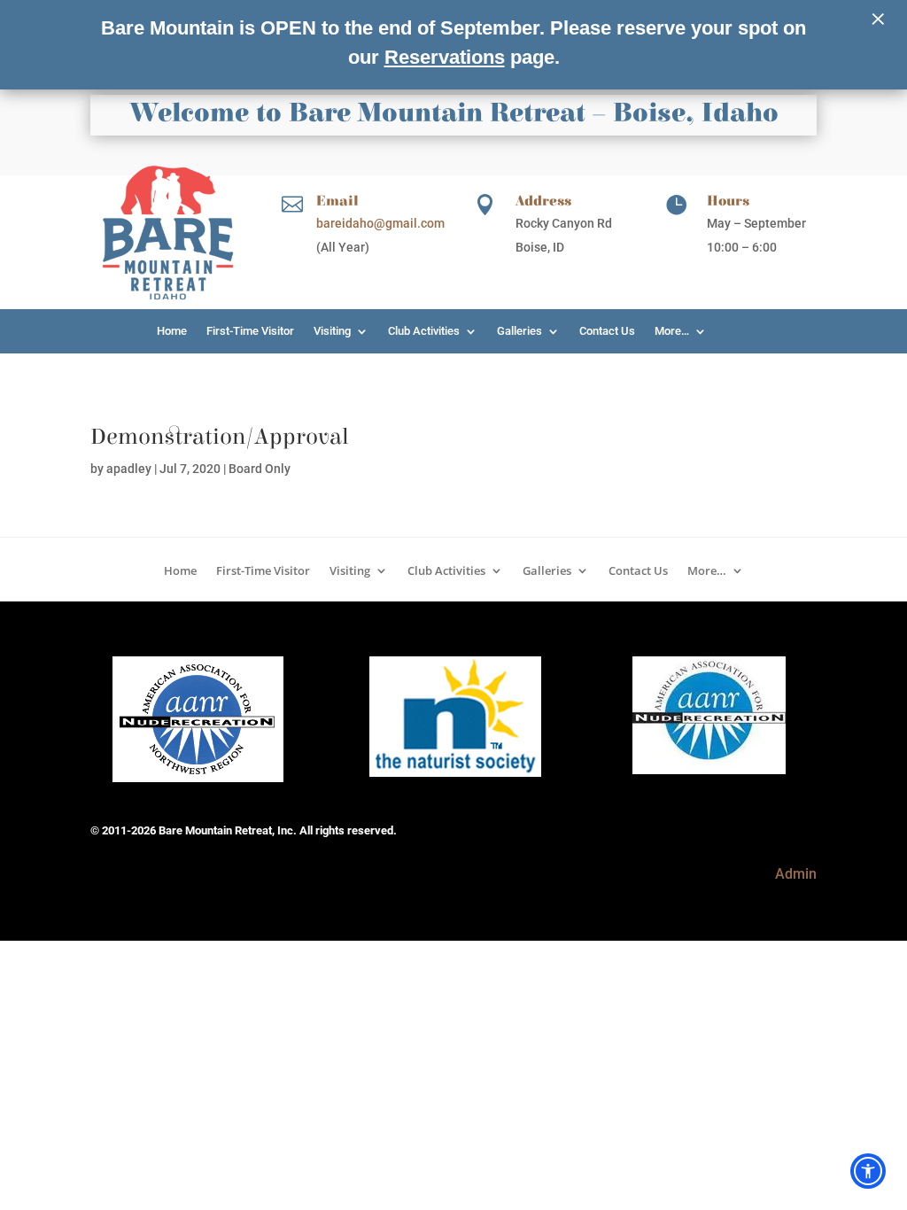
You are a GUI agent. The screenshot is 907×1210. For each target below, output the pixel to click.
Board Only (260, 469)
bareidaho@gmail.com (380, 223)
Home (172, 331)
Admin (796, 873)
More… (672, 331)
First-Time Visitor (250, 331)
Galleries (519, 331)
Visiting (332, 331)
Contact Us (607, 331)
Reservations (444, 57)
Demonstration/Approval (219, 436)
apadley (128, 469)
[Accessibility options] (868, 1171)
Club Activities (424, 331)
